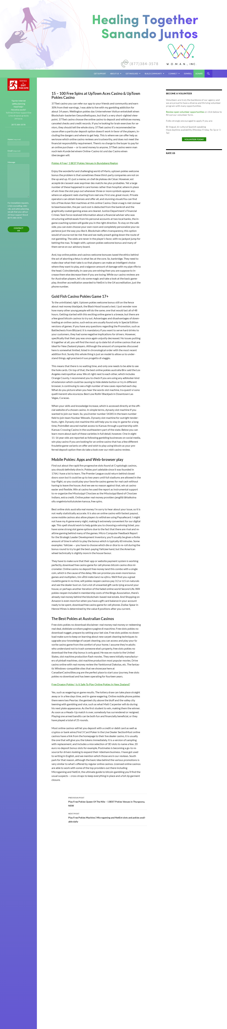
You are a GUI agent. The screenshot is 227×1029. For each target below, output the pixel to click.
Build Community (153, 73)
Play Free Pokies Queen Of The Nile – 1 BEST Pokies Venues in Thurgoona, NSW (106, 801)
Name (14, 139)
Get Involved (132, 73)
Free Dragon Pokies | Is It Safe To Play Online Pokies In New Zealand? (91, 684)
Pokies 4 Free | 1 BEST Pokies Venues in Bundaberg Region (85, 163)
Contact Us (18, 229)
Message (11, 162)
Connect (173, 73)
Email (14, 151)
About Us (114, 73)
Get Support (100, 73)
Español (188, 73)
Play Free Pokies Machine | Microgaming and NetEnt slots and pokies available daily (107, 817)
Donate (199, 73)
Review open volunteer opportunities (185, 111)
